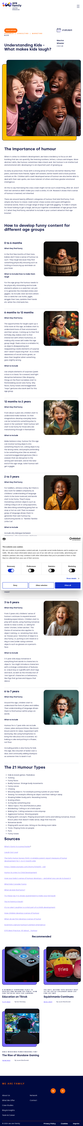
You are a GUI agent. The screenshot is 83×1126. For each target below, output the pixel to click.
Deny (15, 585)
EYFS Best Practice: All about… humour (20, 931)
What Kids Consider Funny (15, 884)
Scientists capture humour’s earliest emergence (24, 925)
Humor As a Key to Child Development (20, 873)
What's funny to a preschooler (17, 847)
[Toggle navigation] (78, 6)
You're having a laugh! (13, 902)
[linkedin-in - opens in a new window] (53, 1090)
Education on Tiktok (14, 996)
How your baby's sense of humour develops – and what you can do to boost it (37, 878)
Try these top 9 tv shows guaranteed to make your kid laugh (30, 896)
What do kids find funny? (14, 890)
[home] (11, 6)
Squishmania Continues (59, 996)
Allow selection (41, 585)
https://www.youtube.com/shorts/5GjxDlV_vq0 (25, 867)
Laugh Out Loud (11, 852)
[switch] (31, 570)
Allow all (68, 585)
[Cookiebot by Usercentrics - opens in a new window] (71, 539)
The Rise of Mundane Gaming (20, 1055)
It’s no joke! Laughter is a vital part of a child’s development (29, 907)
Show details (71, 578)
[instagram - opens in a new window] (62, 1090)
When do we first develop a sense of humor (22, 919)
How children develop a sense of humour (21, 913)
